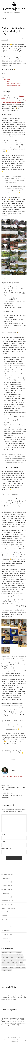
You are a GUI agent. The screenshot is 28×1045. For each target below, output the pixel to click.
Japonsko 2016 (17, 25)
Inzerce (18, 996)
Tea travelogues (5, 934)
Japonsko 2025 (6, 885)
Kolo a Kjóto (7, 79)
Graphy (24, 1040)
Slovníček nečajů (6, 923)
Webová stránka (6, 849)
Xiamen (23, 967)
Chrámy (8, 81)
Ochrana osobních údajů (7, 996)
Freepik (10, 997)
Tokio (3, 965)
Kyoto (15, 759)
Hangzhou (4, 960)
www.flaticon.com (17, 997)
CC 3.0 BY (13, 999)
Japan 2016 (5, 941)
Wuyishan (4, 967)
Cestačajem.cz (14, 9)
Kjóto (24, 960)
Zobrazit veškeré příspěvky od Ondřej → (12, 776)
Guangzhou (5, 957)
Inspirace (3, 912)
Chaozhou (4, 952)
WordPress (9, 1040)
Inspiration (4, 919)
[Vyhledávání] (25, 18)
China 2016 (5, 938)
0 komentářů (4, 39)
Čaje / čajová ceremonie (13, 85)
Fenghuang (5, 954)
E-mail (3, 841)
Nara (13, 962)
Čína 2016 (5, 878)
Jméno (3, 834)
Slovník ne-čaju (5, 927)
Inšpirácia (4, 915)
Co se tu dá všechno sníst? (14, 83)
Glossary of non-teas (7, 908)
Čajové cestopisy (6, 25)
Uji (17, 965)
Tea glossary (4, 930)
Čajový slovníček (5, 900)
